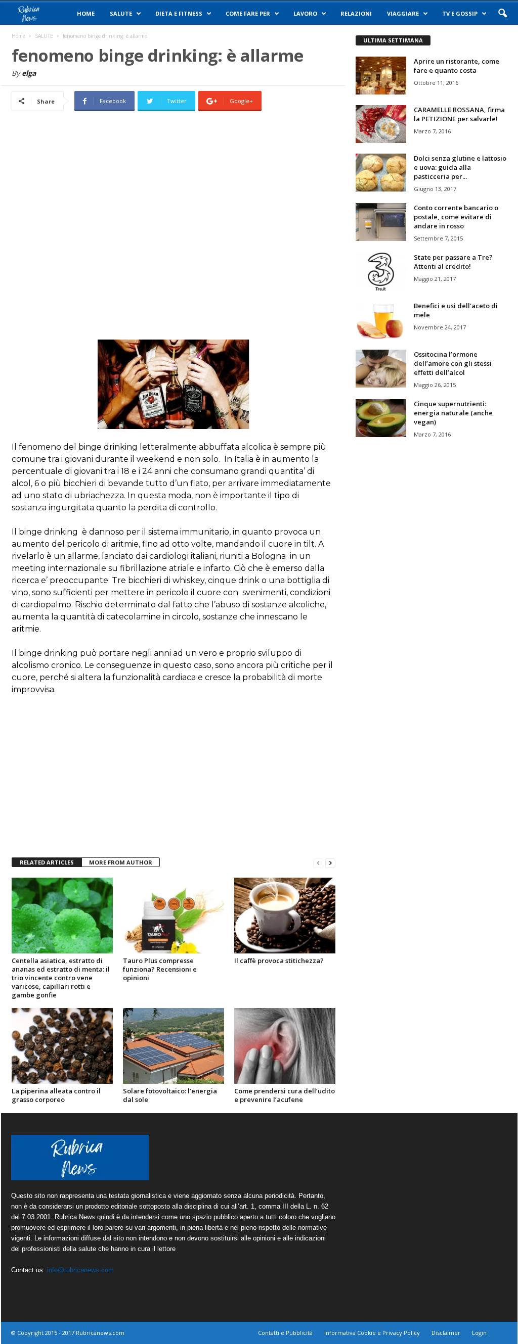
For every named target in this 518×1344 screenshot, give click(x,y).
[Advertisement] (173, 213)
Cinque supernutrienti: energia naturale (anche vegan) (453, 412)
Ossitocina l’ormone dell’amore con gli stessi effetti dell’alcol (453, 363)
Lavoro (305, 13)
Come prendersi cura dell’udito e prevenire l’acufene (284, 1095)
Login (479, 1332)
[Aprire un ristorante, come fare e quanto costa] (381, 75)
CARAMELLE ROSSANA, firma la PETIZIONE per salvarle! (459, 114)
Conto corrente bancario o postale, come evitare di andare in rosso (456, 216)
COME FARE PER (248, 13)
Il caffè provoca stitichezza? (279, 960)
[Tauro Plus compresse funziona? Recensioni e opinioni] (173, 915)
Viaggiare (403, 13)
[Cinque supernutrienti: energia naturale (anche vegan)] (381, 418)
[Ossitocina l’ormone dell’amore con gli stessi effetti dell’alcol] (381, 369)
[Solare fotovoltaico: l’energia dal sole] (173, 1046)
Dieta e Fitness (178, 13)
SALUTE (121, 13)
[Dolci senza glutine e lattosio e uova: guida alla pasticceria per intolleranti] (381, 172)
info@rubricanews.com (80, 1270)
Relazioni (356, 13)
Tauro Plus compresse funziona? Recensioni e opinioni (160, 969)
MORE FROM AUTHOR (120, 862)
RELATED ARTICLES (47, 862)
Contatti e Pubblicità (285, 1332)
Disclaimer (445, 1332)
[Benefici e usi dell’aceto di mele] (381, 320)
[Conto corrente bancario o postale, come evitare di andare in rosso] (381, 222)
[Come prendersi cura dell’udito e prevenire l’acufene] (284, 1046)
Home (86, 13)
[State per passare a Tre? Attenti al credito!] (381, 272)
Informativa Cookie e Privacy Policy (372, 1332)
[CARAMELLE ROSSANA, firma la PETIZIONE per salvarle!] (381, 124)
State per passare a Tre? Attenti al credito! (453, 262)
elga (29, 73)
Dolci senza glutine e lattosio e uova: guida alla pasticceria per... (460, 167)
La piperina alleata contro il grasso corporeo (56, 1095)
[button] (502, 14)
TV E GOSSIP (460, 13)
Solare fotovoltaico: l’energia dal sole (170, 1095)
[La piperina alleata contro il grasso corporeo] (62, 1046)
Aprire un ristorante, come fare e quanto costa (456, 66)
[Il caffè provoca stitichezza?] (284, 915)
